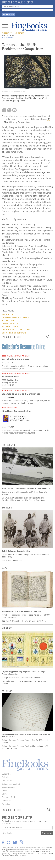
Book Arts (7, 314)
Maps (4, 567)
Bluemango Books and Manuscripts (21, 393)
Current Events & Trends (13, 33)
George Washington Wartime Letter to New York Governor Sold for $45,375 (26, 735)
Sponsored (7, 507)
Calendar (6, 777)
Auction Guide (8, 787)
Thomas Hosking (11, 326)
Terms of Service (15, 855)
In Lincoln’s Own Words (12, 560)
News (4, 790)
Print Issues (7, 780)
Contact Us (6, 800)
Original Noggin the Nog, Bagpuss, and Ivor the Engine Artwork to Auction (24, 672)
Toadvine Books (10, 376)
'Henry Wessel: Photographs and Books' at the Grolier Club (26, 488)
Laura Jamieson (10, 323)
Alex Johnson (7, 37)
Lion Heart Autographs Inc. (16, 411)
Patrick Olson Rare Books (15, 359)
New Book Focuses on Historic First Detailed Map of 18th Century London (26, 616)
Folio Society (9, 320)
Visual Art (7, 628)
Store (4, 793)
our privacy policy (39, 851)
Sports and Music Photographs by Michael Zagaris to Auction (24, 493)
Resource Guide (9, 797)
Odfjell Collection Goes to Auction (16, 551)
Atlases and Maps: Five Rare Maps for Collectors (21, 611)
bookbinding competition (16, 329)
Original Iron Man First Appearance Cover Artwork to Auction (24, 682)
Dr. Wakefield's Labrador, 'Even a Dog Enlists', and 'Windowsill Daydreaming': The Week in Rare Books (24, 499)
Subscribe (6, 774)
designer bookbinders (14, 333)
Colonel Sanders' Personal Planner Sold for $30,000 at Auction (25, 741)
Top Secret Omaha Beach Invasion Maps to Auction (24, 621)
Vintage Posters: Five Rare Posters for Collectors (22, 677)
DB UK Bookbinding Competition (26, 121)
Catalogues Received (11, 784)
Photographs (8, 444)
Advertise (6, 804)
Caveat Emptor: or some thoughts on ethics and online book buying (25, 555)
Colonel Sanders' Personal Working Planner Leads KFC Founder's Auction (25, 747)
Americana (7, 690)
